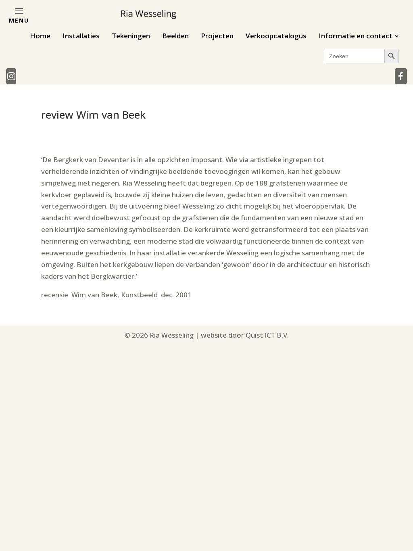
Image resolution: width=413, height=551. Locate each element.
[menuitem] (40, 35)
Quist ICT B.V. (267, 335)
